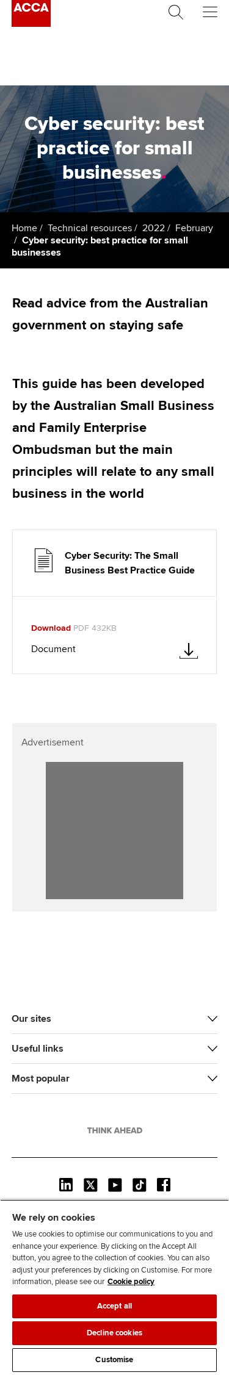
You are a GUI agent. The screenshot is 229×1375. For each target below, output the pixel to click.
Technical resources (90, 228)
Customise (114, 1360)
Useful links (38, 1049)
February (194, 228)
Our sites (31, 1019)
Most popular (41, 1078)
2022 (153, 228)
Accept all (114, 1306)
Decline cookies (114, 1333)
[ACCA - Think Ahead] (31, 24)
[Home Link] (114, 1130)
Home (24, 228)
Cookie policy (130, 1282)
